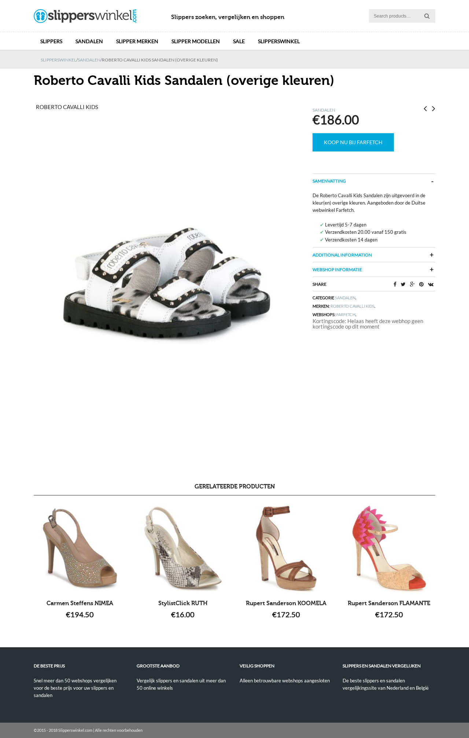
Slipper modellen (195, 41)
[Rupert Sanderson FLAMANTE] (389, 548)
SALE (239, 41)
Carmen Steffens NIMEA (80, 603)
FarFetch (345, 314)
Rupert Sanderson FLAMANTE (389, 603)
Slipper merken (137, 41)
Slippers (51, 41)
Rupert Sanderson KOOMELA (286, 603)
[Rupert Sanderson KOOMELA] (286, 548)
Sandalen (89, 41)
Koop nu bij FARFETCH (353, 142)
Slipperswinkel (279, 41)
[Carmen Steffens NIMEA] (80, 548)
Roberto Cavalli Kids (352, 306)
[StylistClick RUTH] (183, 548)
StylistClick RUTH (182, 603)
